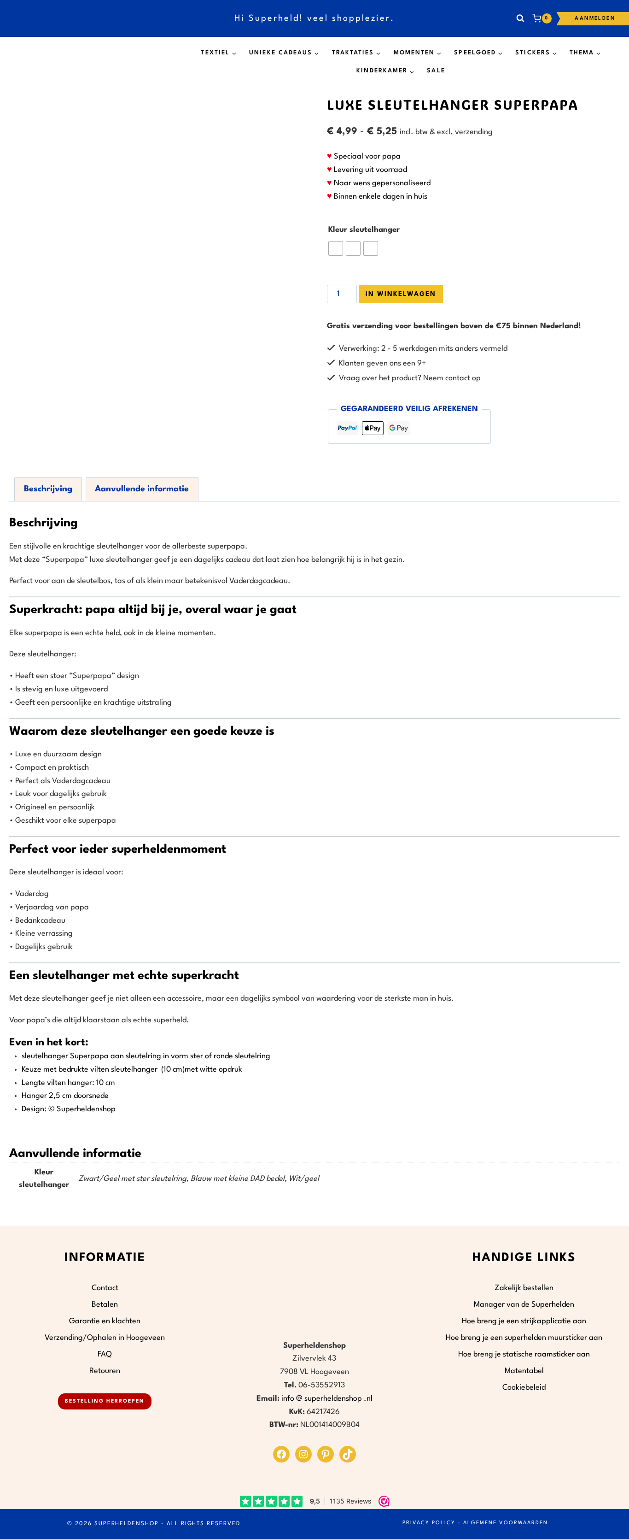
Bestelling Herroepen (105, 1401)
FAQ (105, 1354)
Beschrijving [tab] (48, 489)
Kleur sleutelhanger (364, 230)
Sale (436, 71)
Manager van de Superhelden (524, 1305)
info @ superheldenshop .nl (327, 1399)
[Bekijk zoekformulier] (520, 18)
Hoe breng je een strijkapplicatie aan (524, 1321)
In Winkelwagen (401, 294)
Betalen (105, 1305)
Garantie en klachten (104, 1321)
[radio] (336, 248)
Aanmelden (595, 18)
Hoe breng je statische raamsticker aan (524, 1354)
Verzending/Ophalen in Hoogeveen (105, 1338)
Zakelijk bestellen (524, 1288)
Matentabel (524, 1371)
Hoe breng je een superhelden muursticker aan (524, 1338)
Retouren (104, 1371)
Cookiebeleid (524, 1388)
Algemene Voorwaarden (505, 1523)
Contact (105, 1288)
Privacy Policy (428, 1523)
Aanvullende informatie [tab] (142, 489)
